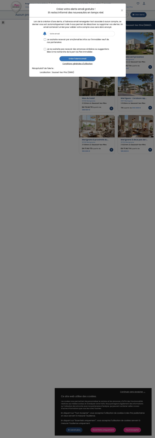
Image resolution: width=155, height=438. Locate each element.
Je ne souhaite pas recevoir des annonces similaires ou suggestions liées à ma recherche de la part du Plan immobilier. (78, 50)
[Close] (122, 10)
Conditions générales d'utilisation (77, 63)
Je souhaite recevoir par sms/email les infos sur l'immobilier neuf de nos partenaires (78, 41)
